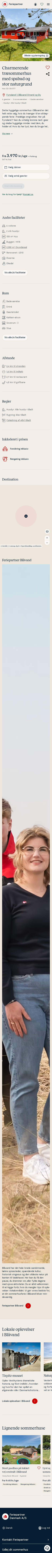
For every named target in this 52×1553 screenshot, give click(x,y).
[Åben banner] (47, 1548)
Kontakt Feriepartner (15, 1539)
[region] (26, 516)
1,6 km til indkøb (14, 372)
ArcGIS (4, 546)
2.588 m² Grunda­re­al (16, 247)
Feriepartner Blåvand (12, 1306)
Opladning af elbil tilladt (18, 420)
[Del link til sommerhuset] (48, 74)
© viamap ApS (14, 546)
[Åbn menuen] (48, 4)
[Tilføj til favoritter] (48, 67)
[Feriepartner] (12, 4)
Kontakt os (28, 194)
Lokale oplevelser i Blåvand (16, 1401)
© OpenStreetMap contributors (30, 546)
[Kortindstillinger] (47, 531)
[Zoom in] (47, 537)
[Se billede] (26, 35)
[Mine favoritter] (42, 4)
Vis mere (6, 134)
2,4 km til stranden (15, 366)
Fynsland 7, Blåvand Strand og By (23, 95)
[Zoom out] (47, 542)
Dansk (9, 1528)
